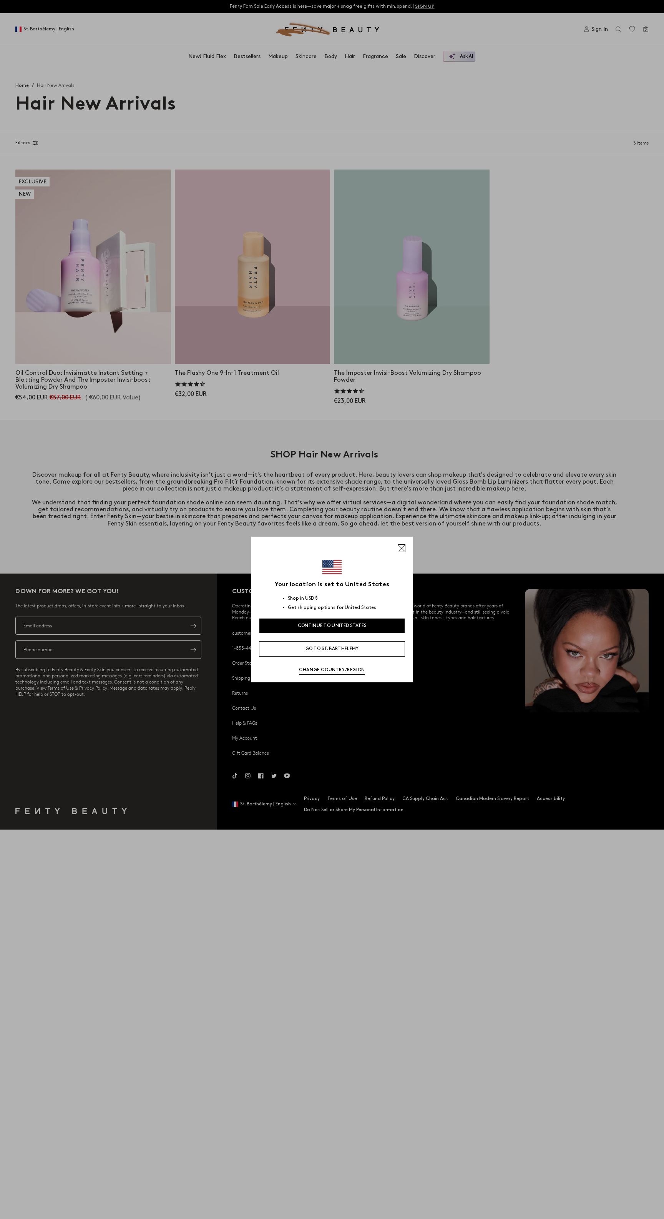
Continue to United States (332, 626)
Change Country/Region (332, 670)
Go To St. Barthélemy (332, 649)
